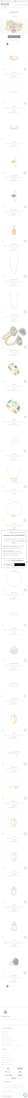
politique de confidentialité (17, 560)
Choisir (8, 564)
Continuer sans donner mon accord (17, 532)
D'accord (19, 564)
